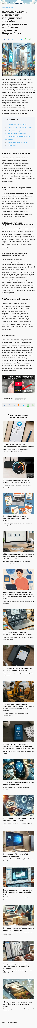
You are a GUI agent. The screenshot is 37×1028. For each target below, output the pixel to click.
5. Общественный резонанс (17, 142)
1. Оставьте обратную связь (17, 124)
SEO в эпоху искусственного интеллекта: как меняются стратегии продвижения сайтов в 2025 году (18, 556)
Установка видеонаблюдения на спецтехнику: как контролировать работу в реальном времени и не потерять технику (18, 707)
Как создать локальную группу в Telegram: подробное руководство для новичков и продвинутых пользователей (18, 746)
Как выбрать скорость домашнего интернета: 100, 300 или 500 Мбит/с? (16, 481)
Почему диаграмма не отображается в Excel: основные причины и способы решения (17, 892)
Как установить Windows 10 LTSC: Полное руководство (15, 855)
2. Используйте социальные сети (19, 127)
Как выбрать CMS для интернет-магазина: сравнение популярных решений (16, 518)
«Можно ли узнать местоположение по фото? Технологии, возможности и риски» (17, 1004)
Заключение (12, 145)
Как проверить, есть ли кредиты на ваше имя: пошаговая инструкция (18, 819)
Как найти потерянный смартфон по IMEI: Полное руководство (18, 783)
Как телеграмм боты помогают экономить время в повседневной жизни (18, 445)
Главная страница (7, 7)
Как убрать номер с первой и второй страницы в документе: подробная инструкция (17, 966)
